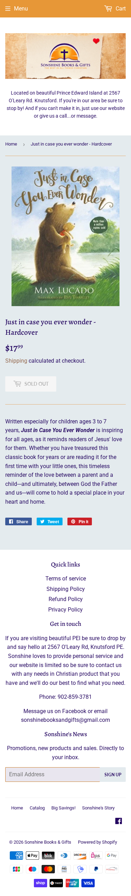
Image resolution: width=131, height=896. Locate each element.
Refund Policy (66, 599)
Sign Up (112, 774)
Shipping (16, 360)
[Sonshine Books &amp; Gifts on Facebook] (118, 822)
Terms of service (65, 578)
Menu (21, 8)
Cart (120, 8)
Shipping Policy (65, 589)
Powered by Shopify (97, 842)
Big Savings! (63, 807)
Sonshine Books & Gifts (47, 842)
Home (11, 144)
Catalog (37, 807)
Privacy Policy (65, 609)
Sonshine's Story (98, 807)
